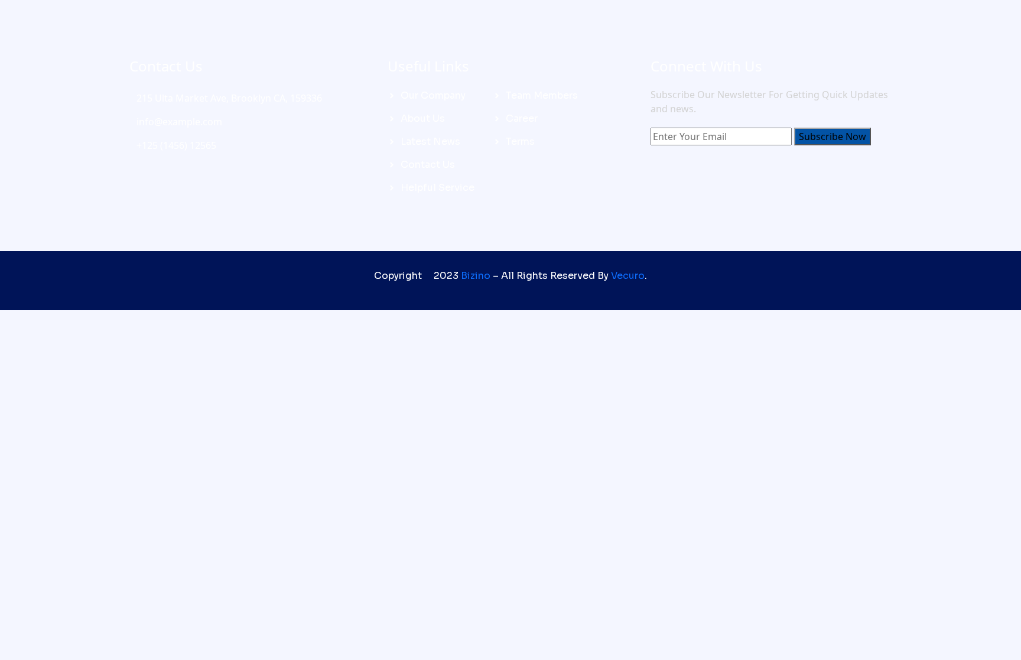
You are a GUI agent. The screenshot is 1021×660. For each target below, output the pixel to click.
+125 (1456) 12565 (176, 145)
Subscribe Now (832, 136)
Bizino (475, 275)
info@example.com (179, 121)
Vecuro (628, 275)
